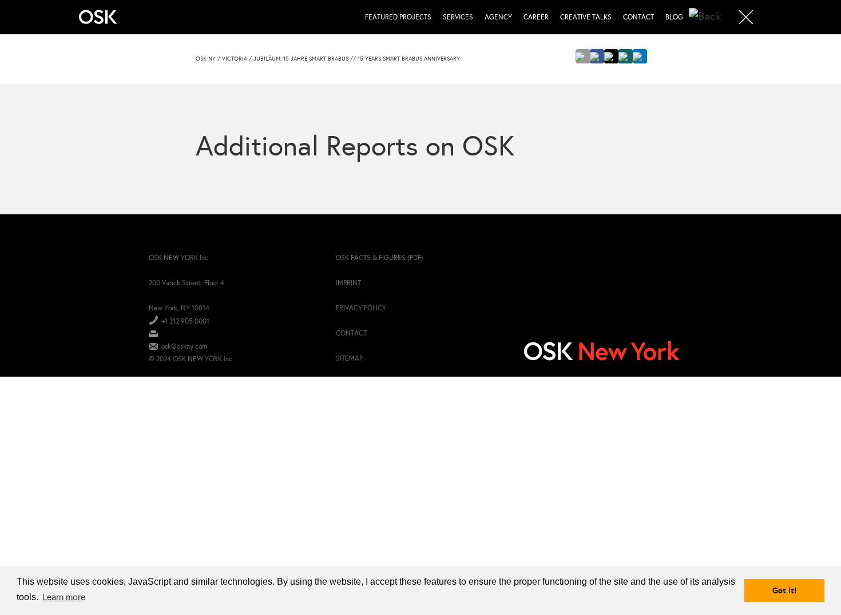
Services (458, 17)
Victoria (234, 58)
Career (536, 17)
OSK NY (206, 58)
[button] (583, 56)
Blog (674, 17)
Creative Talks (586, 17)
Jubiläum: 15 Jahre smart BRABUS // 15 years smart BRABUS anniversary (356, 58)
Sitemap (349, 358)
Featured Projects (398, 17)
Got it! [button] (784, 590)
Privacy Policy (361, 308)
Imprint (348, 283)
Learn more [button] (63, 597)
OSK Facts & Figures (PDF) (379, 258)
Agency (498, 17)
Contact (638, 17)
